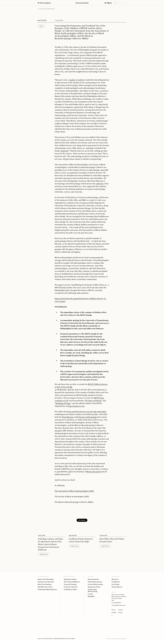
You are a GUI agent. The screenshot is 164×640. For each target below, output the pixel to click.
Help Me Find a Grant (45, 587)
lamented (64, 151)
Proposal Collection (71, 587)
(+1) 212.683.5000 (116, 603)
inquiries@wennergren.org (118, 605)
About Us (115, 579)
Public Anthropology (95, 582)
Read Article (44, 554)
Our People (115, 584)
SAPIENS (91, 596)
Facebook (120, 610)
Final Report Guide (70, 589)
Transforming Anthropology (92, 590)
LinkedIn (120, 612)
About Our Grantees (45, 584)
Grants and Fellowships (46, 579)
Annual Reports (117, 587)
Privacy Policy (48, 638)
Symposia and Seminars (46, 582)
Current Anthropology (95, 584)
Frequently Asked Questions (47, 589)
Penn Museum (67, 417)
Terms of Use (41, 638)
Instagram (114, 612)
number (72, 80)
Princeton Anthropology (87, 417)
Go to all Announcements (47, 9)
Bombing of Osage (63, 403)
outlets (81, 80)
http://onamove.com (76, 406)
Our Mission (116, 582)
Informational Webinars (72, 582)
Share (41, 26)
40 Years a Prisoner (93, 400)
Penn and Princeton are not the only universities (86, 411)
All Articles (82, 520)
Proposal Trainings (70, 584)
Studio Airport (115, 638)
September (124, 638)
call (69, 471)
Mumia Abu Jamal (93, 471)
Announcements (82, 3)
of (77, 80)
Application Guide (70, 579)
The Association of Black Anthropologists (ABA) (74, 491)
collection (100, 183)
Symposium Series (94, 587)
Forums (90, 594)
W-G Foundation (44, 3)
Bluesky (114, 610)
